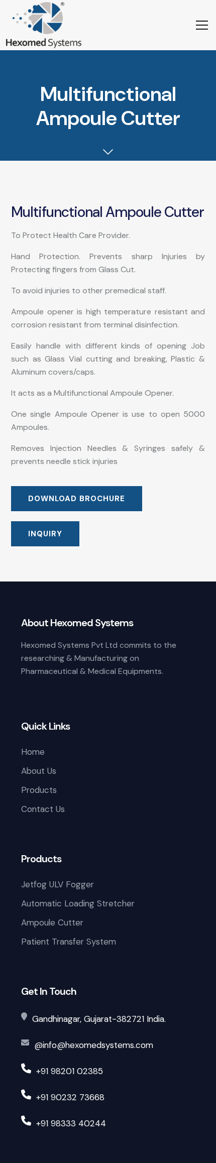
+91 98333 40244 (71, 1123)
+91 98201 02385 (69, 1071)
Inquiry (45, 534)
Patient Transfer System (68, 941)
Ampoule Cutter (52, 922)
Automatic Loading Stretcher (78, 903)
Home (33, 751)
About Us (38, 770)
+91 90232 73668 (70, 1097)
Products (39, 789)
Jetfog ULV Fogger (57, 884)
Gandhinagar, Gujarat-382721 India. (99, 1018)
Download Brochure (76, 499)
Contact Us (43, 809)
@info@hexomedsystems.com (93, 1045)
